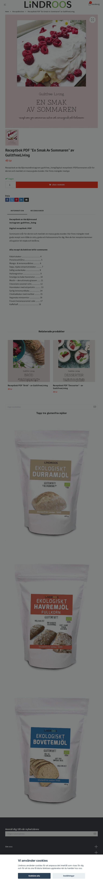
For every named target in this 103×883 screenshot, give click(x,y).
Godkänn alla (34, 876)
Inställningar (68, 876)
